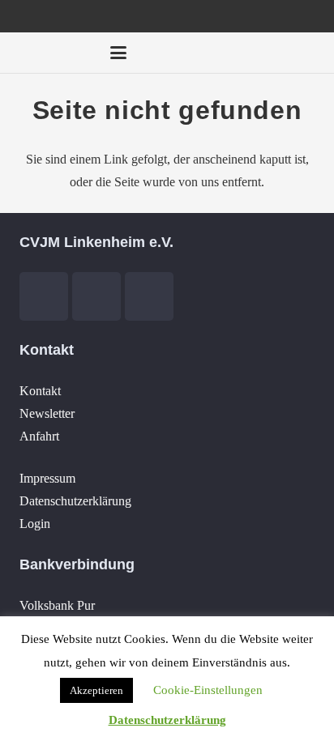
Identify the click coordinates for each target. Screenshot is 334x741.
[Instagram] (277, 52)
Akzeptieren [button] (96, 690)
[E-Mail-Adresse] (189, 52)
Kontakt (40, 391)
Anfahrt (39, 436)
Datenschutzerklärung (75, 501)
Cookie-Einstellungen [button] (208, 690)
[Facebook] (218, 52)
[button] (118, 53)
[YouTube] (248, 52)
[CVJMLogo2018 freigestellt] (53, 56)
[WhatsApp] (306, 52)
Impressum (47, 478)
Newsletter (47, 413)
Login (34, 523)
